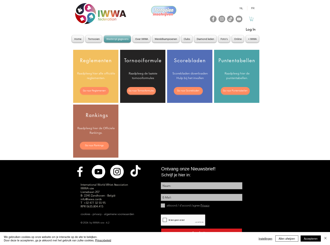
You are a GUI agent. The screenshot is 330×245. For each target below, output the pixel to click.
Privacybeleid (103, 240)
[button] (251, 19)
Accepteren (311, 238)
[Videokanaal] (98, 171)
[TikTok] (230, 19)
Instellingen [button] (265, 238)
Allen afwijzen (287, 238)
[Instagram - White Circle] (117, 171)
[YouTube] (239, 19)
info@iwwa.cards (91, 199)
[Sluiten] (325, 238)
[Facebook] (213, 19)
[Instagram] (221, 19)
